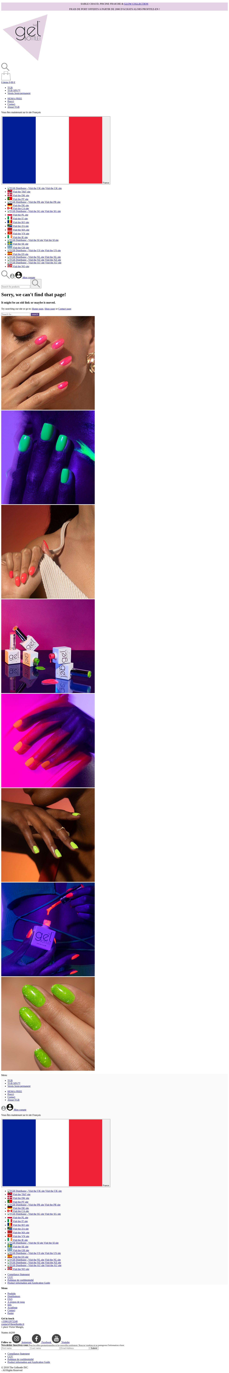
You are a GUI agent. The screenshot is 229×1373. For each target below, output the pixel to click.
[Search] (5, 277)
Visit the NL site (52, 257)
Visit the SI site (51, 240)
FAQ (9, 1299)
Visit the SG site (52, 211)
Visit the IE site (20, 237)
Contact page (64, 308)
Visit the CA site (20, 208)
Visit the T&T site (21, 191)
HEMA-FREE (14, 98)
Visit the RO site (20, 222)
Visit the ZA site (20, 226)
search (35, 314)
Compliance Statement (18, 1274)
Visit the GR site (20, 247)
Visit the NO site (20, 266)
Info (9, 1304)
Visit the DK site (20, 195)
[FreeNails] (25, 61)
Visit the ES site (20, 254)
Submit (94, 1348)
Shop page (50, 308)
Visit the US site (52, 250)
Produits (11, 1293)
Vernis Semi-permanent (18, 93)
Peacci (10, 101)
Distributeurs (13, 1296)
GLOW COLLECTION (136, 4)
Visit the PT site (20, 199)
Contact (11, 104)
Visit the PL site (20, 215)
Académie (12, 1307)
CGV (10, 1277)
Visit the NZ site (52, 260)
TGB (10, 87)
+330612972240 (9, 1321)
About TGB (13, 107)
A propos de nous (16, 1302)
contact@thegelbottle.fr (12, 1324)
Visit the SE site (20, 244)
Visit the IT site (20, 218)
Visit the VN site (20, 233)
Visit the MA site (20, 230)
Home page (37, 308)
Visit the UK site (53, 188)
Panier (10, 1313)
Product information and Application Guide (28, 1283)
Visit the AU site (53, 262)
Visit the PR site (52, 202)
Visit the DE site (20, 205)
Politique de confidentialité (20, 1280)
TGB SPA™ (13, 90)
